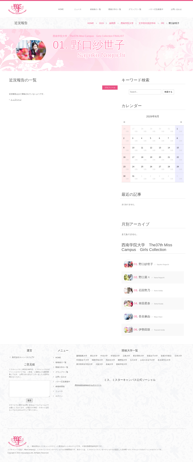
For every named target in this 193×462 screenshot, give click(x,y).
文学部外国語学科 (147, 23)
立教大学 (126, 356)
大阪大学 (99, 364)
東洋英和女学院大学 (84, 364)
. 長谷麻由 (148, 316)
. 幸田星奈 (148, 303)
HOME (61, 9)
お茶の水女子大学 (147, 360)
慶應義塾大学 (81, 356)
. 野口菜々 (149, 277)
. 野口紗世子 (151, 264)
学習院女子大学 (82, 360)
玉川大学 (133, 360)
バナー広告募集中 (156, 9)
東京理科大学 (138, 356)
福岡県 (112, 23)
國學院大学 (122, 360)
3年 (162, 23)
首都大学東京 (166, 356)
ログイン (59, 396)
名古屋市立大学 (164, 360)
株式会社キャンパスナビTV (23, 357)
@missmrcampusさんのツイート (88, 385)
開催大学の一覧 (114, 9)
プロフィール (109, 88)
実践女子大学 (152, 356)
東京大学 (93, 356)
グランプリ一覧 (135, 9)
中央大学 (104, 356)
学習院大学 (115, 356)
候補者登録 (60, 386)
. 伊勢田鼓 (149, 329)
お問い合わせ (176, 9)
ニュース (77, 9)
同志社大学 (110, 360)
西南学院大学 (127, 23)
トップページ (16, 100)
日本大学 (178, 356)
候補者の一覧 (95, 9)
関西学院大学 (97, 360)
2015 (101, 23)
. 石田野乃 (148, 290)
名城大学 (109, 364)
